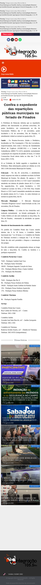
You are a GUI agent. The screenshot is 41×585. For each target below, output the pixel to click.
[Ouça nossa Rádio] (4, 69)
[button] (3, 62)
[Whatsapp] (20, 39)
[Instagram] (12, 39)
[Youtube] (16, 39)
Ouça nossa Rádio (7, 74)
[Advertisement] (20, 528)
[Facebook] (8, 39)
